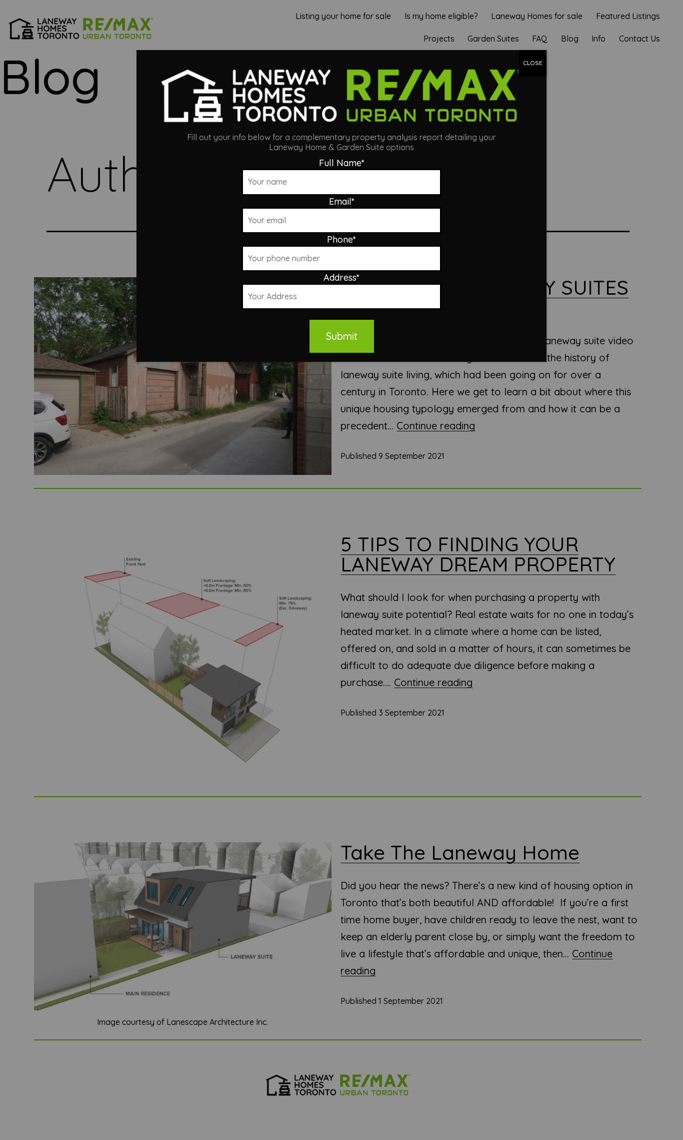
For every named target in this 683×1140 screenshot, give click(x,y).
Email (341, 201)
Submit (342, 336)
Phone (341, 239)
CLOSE (532, 63)
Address (342, 277)
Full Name (341, 163)
